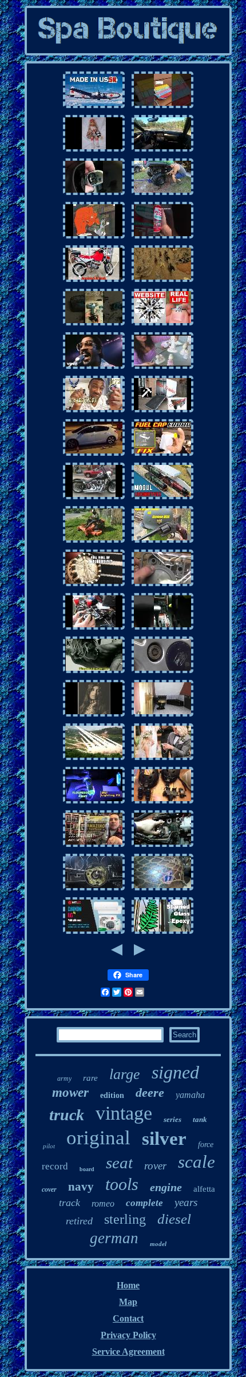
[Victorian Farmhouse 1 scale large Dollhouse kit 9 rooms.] (162, 716)
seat (119, 1162)
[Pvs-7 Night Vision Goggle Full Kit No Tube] (162, 802)
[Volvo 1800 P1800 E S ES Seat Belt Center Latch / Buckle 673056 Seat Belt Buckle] (162, 237)
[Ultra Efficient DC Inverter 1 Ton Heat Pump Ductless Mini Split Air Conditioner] (94, 933)
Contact (128, 1318)
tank (200, 1119)
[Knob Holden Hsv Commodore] (94, 194)
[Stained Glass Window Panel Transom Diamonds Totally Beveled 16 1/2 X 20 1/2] (162, 933)
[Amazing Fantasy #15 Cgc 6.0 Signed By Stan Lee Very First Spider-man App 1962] (94, 846)
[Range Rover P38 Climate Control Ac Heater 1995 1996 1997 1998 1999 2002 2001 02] (162, 629)
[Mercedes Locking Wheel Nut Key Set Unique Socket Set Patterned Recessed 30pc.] (162, 672)
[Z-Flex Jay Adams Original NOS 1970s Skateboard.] (94, 672)
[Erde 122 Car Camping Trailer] (162, 411)
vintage (124, 1113)
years (185, 1202)
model (158, 1243)
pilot (49, 1146)
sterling (125, 1219)
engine (166, 1187)
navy (81, 1186)
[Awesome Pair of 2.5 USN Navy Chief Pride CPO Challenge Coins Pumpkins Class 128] (94, 411)
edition (112, 1095)
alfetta (204, 1188)
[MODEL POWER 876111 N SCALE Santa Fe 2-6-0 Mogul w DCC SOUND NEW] (162, 498)
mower (70, 1092)
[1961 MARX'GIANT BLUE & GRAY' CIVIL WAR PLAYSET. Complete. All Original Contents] (162, 281)
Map (128, 1302)
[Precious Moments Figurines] (162, 368)
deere (150, 1092)
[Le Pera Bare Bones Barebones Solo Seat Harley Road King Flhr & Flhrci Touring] (94, 498)
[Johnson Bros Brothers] (94, 368)
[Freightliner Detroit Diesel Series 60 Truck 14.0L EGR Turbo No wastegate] (162, 846)
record (55, 1166)
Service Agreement (128, 1351)
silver (164, 1138)
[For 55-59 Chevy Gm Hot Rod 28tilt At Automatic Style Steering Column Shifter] (94, 889)
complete (144, 1202)
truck (66, 1115)
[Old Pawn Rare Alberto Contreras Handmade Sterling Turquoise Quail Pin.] (94, 716)
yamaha (190, 1095)
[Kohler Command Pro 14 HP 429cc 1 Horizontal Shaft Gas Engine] (94, 629)
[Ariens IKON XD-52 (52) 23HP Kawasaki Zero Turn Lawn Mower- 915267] (94, 542)
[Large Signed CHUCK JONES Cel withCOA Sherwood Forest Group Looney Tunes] (94, 237)
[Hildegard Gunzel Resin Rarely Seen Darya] (94, 151)
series (172, 1119)
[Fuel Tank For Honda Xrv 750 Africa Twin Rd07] (94, 281)
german (114, 1238)
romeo (103, 1203)
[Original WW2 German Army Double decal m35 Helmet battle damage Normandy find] (162, 889)
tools (121, 1184)
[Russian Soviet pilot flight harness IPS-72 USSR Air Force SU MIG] (94, 107)
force (205, 1144)
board (87, 1169)
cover (49, 1189)
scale (196, 1162)
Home (128, 1285)
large (124, 1074)
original (98, 1138)
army (64, 1078)
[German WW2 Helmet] (162, 542)
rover (155, 1166)
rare (90, 1078)
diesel (174, 1219)
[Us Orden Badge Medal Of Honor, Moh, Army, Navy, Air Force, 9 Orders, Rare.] (94, 759)
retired (79, 1221)
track (69, 1202)
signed (175, 1072)
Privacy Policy (128, 1335)
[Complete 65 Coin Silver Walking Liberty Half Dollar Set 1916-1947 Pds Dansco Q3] (94, 585)
